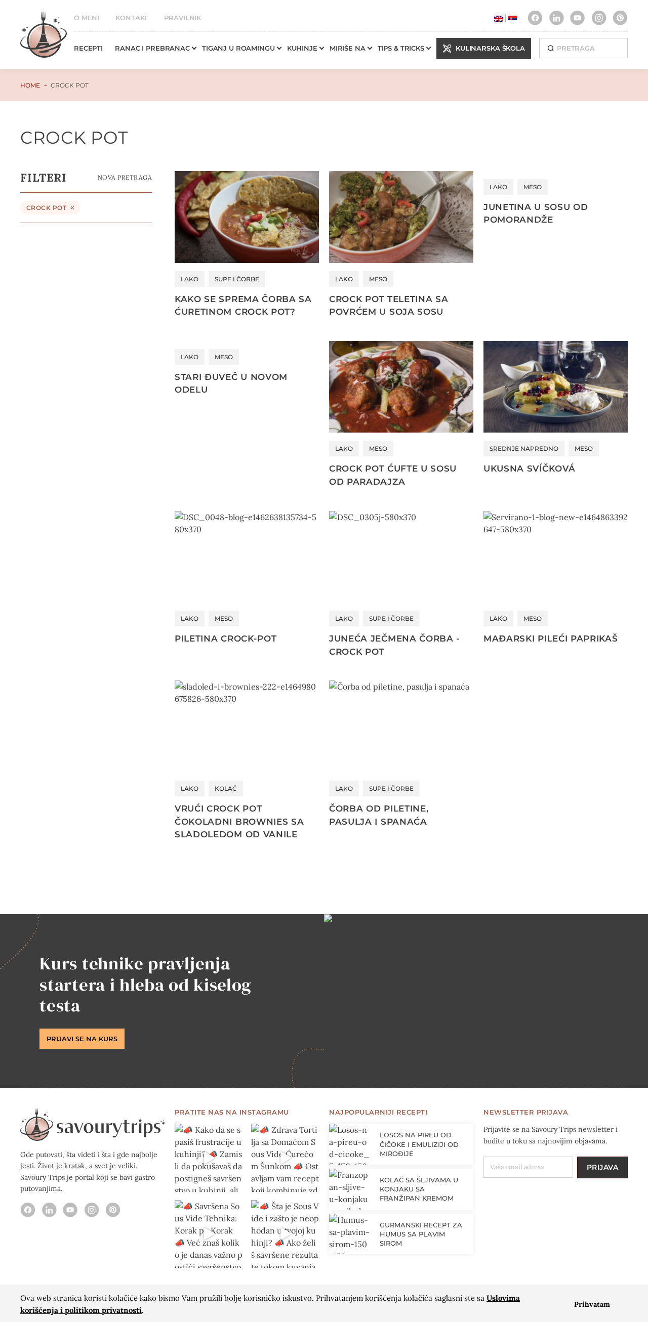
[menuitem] (498, 18)
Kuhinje (302, 48)
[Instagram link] (535, 17)
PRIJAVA (603, 1167)
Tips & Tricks (401, 48)
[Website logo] (43, 39)
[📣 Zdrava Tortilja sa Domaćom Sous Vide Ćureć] (285, 1158)
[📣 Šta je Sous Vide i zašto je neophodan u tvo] (285, 1234)
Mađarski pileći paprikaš (550, 638)
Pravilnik (182, 18)
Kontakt (131, 18)
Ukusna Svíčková (529, 468)
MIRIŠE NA (348, 48)
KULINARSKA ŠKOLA (490, 48)
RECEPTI (88, 48)
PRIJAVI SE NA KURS (82, 1039)
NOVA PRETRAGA (125, 177)
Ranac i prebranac (152, 48)
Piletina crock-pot (225, 638)
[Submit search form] (550, 48)
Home (30, 85)
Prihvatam (592, 1304)
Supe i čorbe (237, 279)
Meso (378, 279)
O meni (86, 18)
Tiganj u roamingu (238, 48)
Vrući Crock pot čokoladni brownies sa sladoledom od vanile (239, 821)
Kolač (226, 788)
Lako (189, 279)
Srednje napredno (524, 448)
